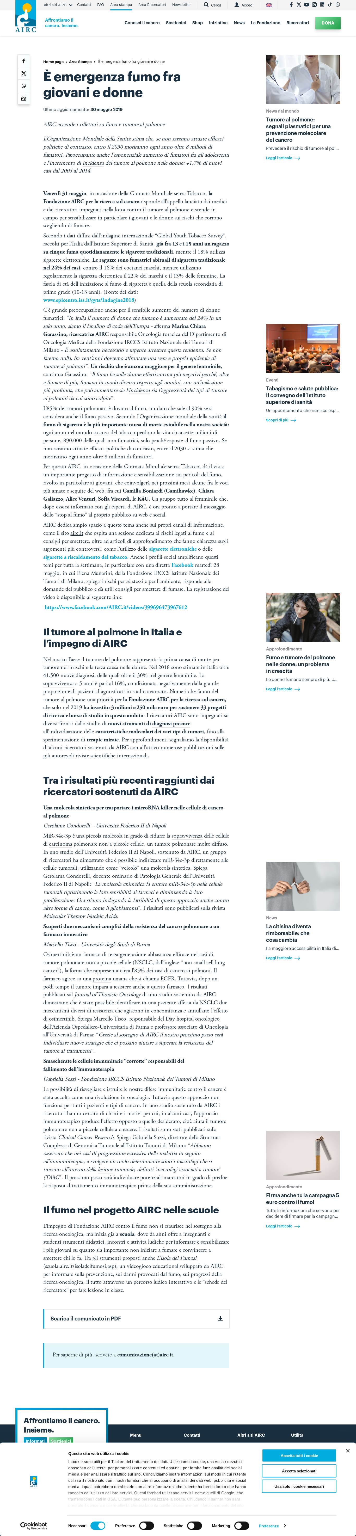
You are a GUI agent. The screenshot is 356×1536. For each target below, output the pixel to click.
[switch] (146, 1525)
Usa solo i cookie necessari (299, 1486)
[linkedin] (322, 5)
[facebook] (291, 5)
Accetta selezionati (299, 1471)
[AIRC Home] (25, 18)
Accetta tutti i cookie (299, 1455)
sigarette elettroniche (173, 549)
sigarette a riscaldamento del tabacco (85, 557)
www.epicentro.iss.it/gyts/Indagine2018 (88, 300)
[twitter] (299, 5)
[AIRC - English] (269, 5)
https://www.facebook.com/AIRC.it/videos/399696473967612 (116, 608)
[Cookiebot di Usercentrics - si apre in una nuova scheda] (34, 1526)
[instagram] (314, 5)
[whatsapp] (338, 5)
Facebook (182, 565)
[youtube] (306, 5)
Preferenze (269, 1525)
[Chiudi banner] (348, 1451)
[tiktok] (330, 5)
